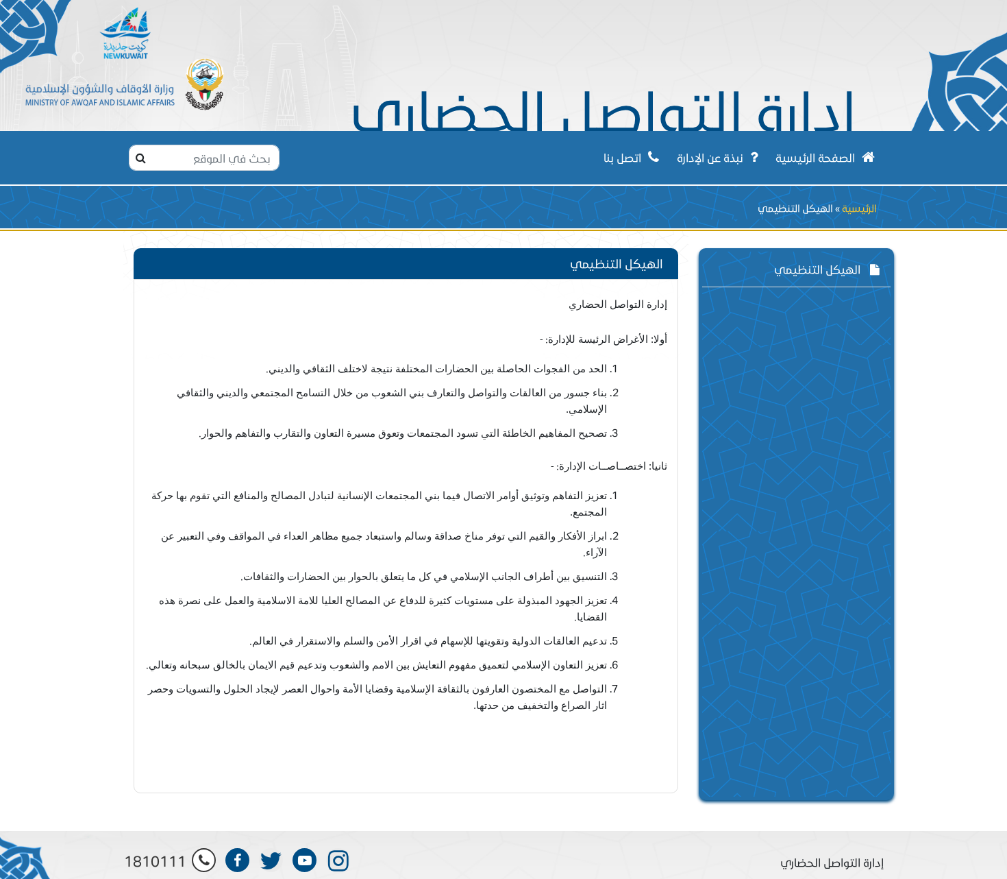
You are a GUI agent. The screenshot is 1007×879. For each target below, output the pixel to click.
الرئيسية (859, 208)
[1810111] (204, 860)
